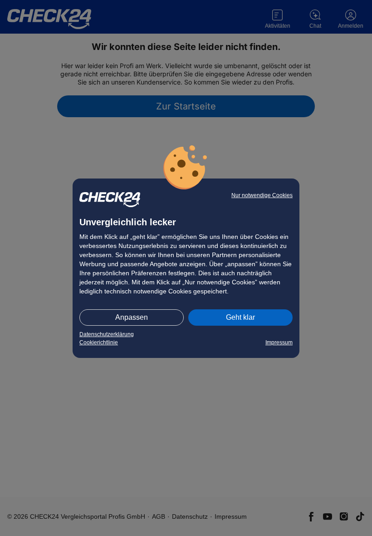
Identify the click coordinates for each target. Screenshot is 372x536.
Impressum (279, 342)
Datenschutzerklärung (106, 334)
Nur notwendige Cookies (262, 195)
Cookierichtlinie (98, 342)
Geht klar (240, 317)
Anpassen (131, 317)
